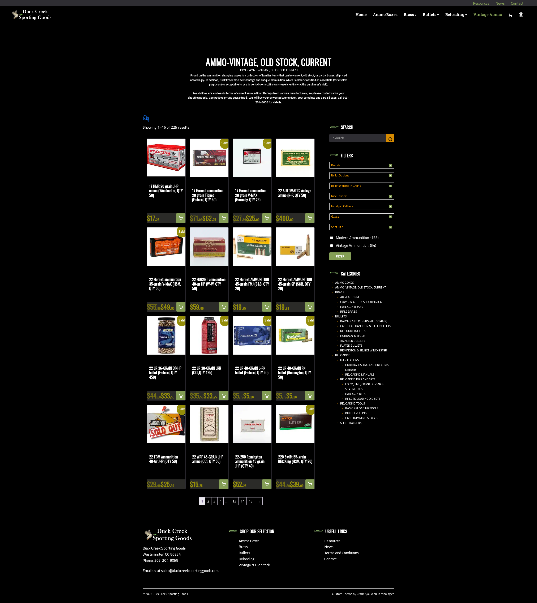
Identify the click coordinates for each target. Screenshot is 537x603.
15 (251, 501)
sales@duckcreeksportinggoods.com (190, 570)
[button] (180, 218)
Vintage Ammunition (356, 245)
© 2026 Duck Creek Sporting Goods (165, 594)
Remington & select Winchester (363, 350)
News (500, 3)
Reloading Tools (352, 403)
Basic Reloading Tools (361, 408)
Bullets (431, 14)
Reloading (456, 14)
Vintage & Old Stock (254, 565)
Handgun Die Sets (357, 394)
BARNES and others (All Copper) (363, 321)
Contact (517, 3)
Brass (411, 14)
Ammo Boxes (385, 14)
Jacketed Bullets (352, 340)
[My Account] (521, 14)
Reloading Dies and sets (357, 379)
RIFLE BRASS (348, 311)
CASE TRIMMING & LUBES (361, 418)
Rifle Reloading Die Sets (362, 398)
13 (234, 501)
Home (361, 14)
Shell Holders (351, 422)
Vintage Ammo (487, 14)
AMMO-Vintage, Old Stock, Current (360, 287)
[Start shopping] (510, 14)
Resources (481, 3)
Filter (340, 256)
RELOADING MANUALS (359, 374)
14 (242, 501)
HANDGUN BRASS (351, 306)
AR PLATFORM (349, 297)
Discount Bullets (353, 331)
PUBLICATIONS (349, 360)
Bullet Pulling (356, 413)
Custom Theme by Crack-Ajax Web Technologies (363, 593)
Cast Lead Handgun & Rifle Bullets (365, 326)
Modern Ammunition (357, 237)
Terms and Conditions (341, 553)
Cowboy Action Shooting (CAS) (362, 302)
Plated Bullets (351, 345)
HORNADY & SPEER (352, 335)
